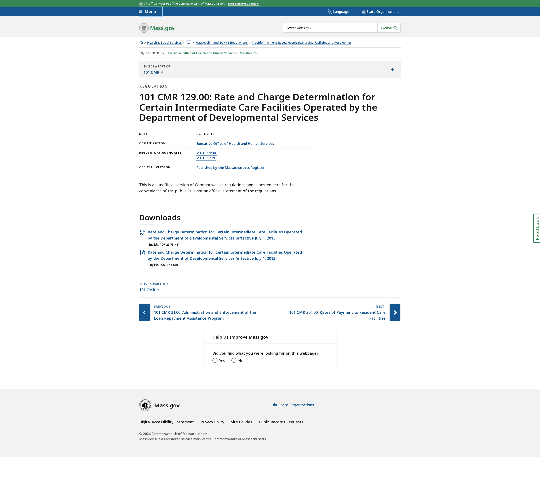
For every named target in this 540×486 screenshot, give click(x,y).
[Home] (141, 42)
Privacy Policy (212, 421)
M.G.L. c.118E (206, 153)
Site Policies (241, 421)
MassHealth (248, 53)
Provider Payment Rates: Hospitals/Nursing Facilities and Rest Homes (301, 42)
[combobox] (342, 28)
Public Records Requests (281, 421)
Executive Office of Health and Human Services (202, 53)
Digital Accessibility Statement (166, 421)
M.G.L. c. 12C (206, 158)
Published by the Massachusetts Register (230, 167)
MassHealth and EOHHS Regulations (222, 42)
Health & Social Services (164, 42)
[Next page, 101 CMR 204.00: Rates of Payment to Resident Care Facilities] (395, 313)
